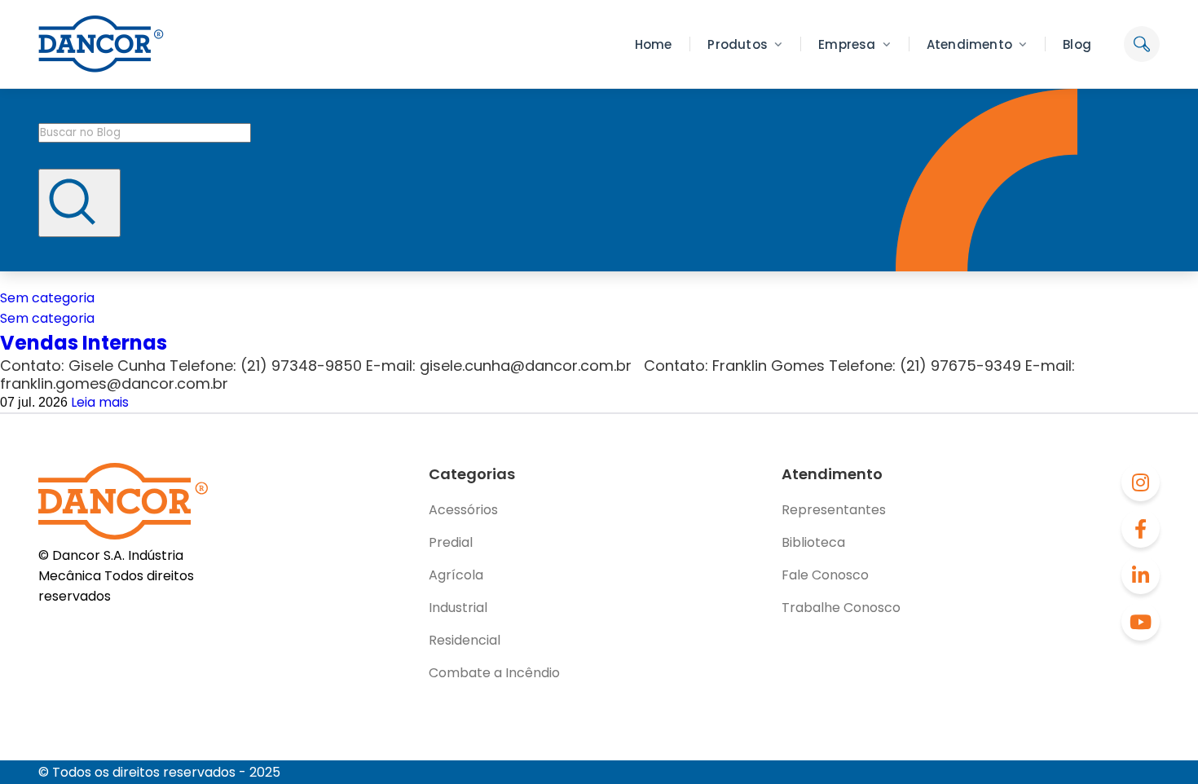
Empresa (846, 44)
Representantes (834, 509)
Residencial (464, 640)
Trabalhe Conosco (841, 607)
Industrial (458, 607)
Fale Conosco (825, 575)
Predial (451, 542)
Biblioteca (813, 542)
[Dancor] (101, 44)
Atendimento (969, 44)
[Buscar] (79, 203)
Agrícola (456, 575)
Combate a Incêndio (494, 672)
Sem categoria (47, 297)
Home (653, 44)
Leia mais (100, 402)
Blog (1077, 44)
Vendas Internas (83, 342)
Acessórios (463, 509)
